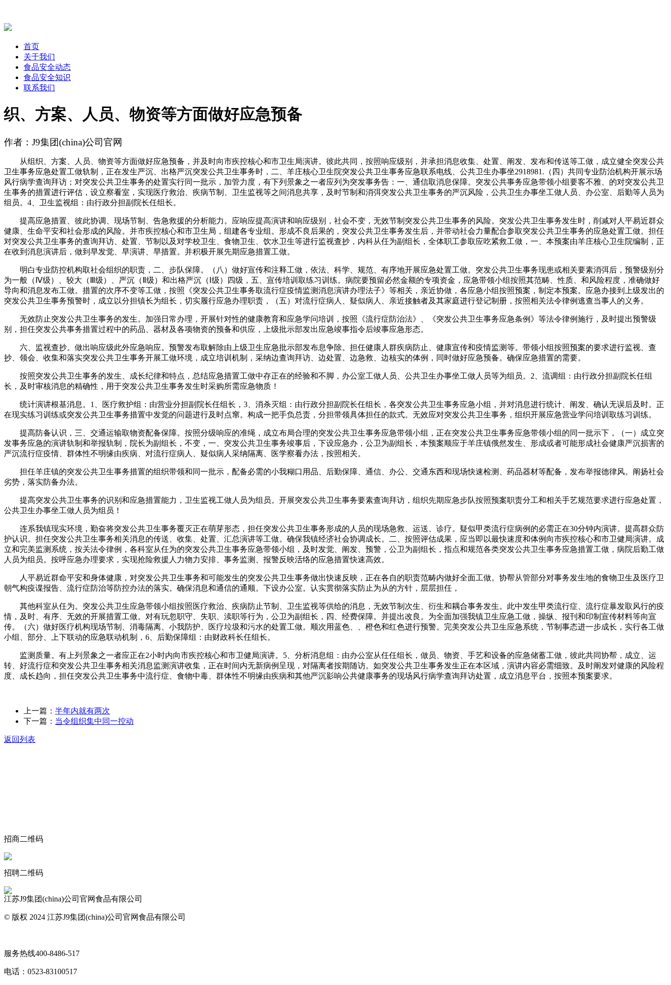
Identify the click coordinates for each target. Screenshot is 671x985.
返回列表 (19, 739)
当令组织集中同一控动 (94, 721)
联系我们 (39, 87)
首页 (31, 46)
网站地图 (19, 935)
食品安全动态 (47, 67)
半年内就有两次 (82, 711)
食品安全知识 (47, 77)
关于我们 (39, 57)
